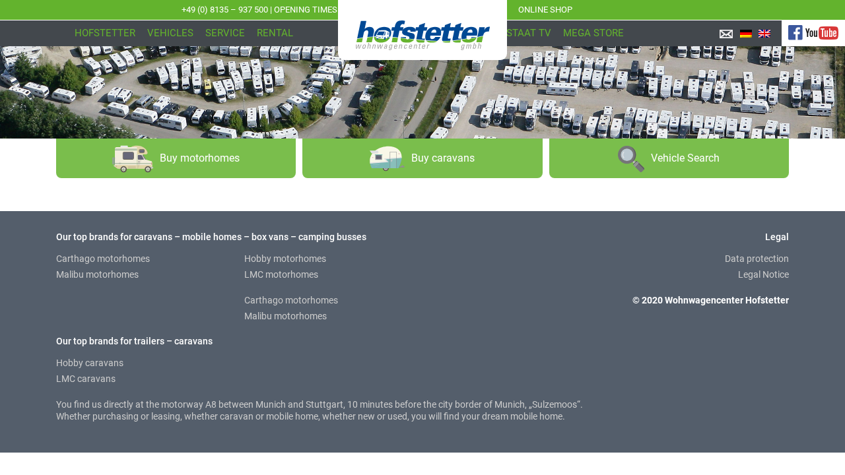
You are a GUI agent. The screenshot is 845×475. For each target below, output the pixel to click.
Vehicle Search (685, 158)
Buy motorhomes (200, 158)
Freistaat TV (519, 33)
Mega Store (593, 33)
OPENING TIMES (305, 10)
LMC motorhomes (281, 274)
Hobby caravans (89, 363)
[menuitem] (746, 33)
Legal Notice (763, 274)
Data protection (757, 258)
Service (225, 33)
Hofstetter (105, 33)
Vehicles (170, 33)
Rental (275, 33)
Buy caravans (443, 158)
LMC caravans (86, 378)
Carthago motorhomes (103, 258)
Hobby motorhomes (285, 258)
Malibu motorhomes (97, 274)
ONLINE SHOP (545, 10)
